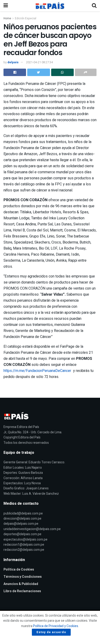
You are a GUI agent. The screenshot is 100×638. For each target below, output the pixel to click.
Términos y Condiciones (22, 576)
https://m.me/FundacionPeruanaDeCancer (37, 371)
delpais (13, 62)
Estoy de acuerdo (51, 632)
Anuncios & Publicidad (20, 583)
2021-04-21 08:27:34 (39, 62)
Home (7, 18)
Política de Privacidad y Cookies (55, 626)
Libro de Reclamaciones (22, 591)
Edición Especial (25, 18)
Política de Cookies (18, 569)
